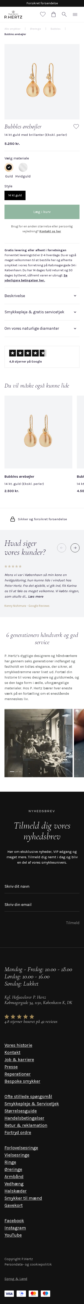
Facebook (14, 1220)
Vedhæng (14, 1183)
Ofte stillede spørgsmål (28, 1096)
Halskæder (15, 1191)
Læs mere (35, 596)
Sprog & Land (15, 1279)
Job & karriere (19, 1059)
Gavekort (13, 1205)
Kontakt (12, 1052)
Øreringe (13, 1169)
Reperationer (17, 1074)
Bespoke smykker (22, 1081)
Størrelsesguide (20, 1111)
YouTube (13, 1235)
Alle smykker (12, 28)
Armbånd (14, 1176)
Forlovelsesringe (21, 1147)
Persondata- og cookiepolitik (28, 1264)
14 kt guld (15, 195)
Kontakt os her (50, 231)
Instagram (15, 1227)
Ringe (10, 1162)
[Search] (64, 14)
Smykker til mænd (23, 1198)
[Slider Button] (75, 547)
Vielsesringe (16, 1155)
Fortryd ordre (17, 1132)
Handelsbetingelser (24, 1118)
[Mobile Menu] (75, 14)
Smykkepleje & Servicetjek (31, 1103)
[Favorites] (42, 14)
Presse (11, 1066)
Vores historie (18, 1045)
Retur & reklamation (25, 1125)
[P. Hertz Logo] (13, 14)
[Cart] (53, 14)
